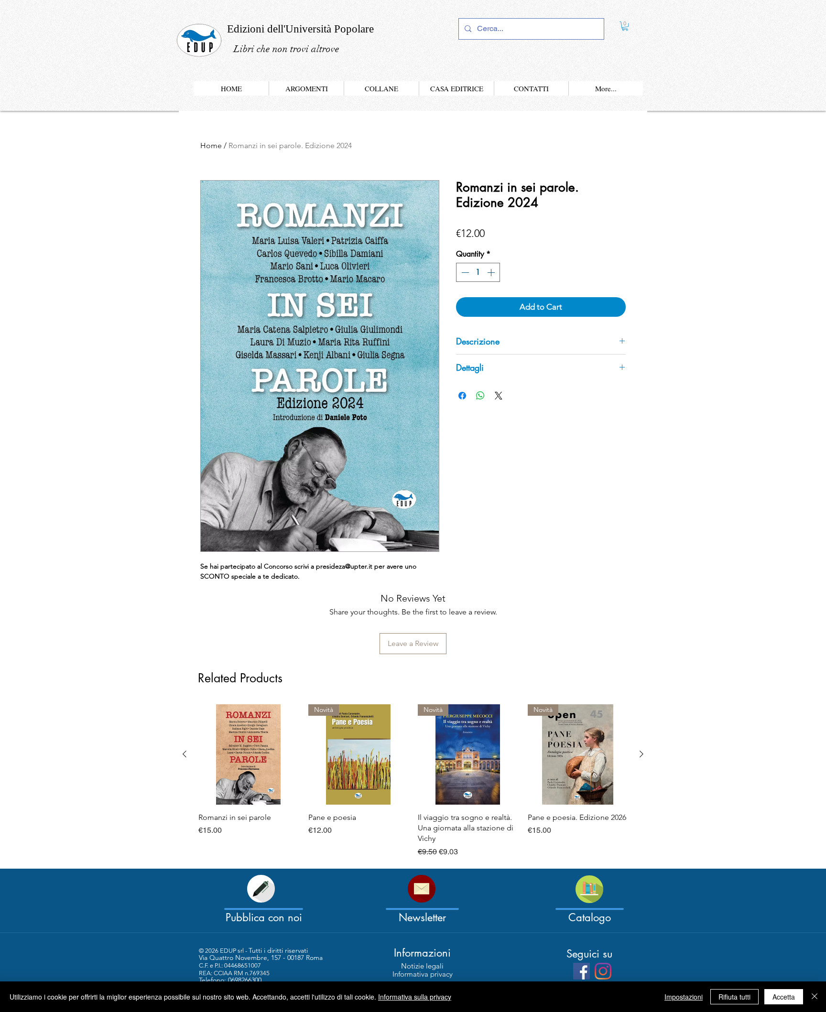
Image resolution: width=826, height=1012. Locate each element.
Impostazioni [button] (683, 996)
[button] (535, 401)
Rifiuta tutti (734, 996)
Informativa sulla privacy (414, 996)
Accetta (783, 996)
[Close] (814, 996)
